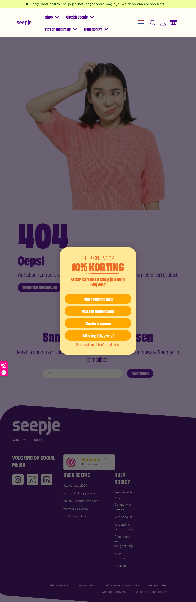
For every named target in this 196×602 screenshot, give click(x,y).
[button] (51, 17)
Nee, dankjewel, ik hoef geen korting (98, 344)
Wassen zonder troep (98, 311)
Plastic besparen (98, 323)
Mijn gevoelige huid (98, 299)
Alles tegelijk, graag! (98, 335)
